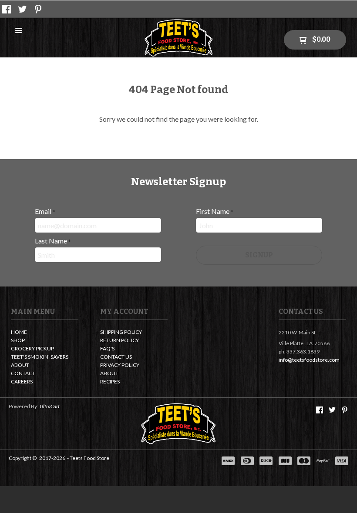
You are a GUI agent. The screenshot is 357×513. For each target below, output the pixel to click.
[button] (19, 31)
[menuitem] (44, 333)
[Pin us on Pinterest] (38, 9)
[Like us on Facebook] (6, 9)
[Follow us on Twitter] (22, 9)
